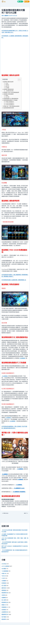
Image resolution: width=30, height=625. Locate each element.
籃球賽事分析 (5, 602)
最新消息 (4, 588)
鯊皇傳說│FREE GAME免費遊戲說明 (11, 92)
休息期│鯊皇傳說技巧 (10, 101)
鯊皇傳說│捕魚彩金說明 (8, 81)
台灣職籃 (4, 580)
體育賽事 (4, 619)
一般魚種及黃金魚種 (9, 90)
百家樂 (3, 595)
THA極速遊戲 (5, 571)
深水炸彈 (7, 97)
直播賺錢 (4, 597)
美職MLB (4, 605)
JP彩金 (6, 83)
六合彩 (3, 578)
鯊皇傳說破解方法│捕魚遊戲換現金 (10, 98)
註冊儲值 (4, 609)
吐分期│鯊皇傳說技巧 (10, 103)
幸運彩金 (7, 84)
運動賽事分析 (5, 614)
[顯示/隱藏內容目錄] (18, 79)
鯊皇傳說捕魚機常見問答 (8, 107)
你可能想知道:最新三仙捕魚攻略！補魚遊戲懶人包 (14, 280)
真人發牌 (4, 600)
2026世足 (4, 563)
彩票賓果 (4, 583)
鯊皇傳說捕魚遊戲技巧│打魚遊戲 (10, 100)
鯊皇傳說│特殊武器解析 (9, 94)
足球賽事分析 (5, 612)
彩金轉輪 (7, 87)
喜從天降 (7, 86)
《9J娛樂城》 (22, 358)
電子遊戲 (4, 617)
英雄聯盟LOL (5, 607)
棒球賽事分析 (5, 592)
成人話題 (4, 585)
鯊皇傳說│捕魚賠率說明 (8, 89)
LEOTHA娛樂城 (5, 566)
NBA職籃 (4, 568)
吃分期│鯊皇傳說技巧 (10, 104)
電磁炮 (7, 95)
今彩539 (4, 576)
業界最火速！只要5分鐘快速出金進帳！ (11, 106)
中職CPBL (4, 573)
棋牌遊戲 (4, 590)
